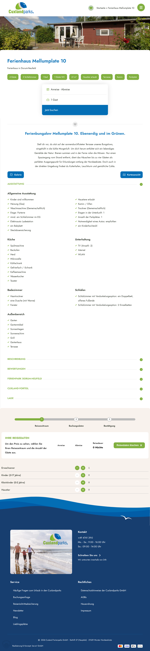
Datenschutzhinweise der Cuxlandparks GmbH (103, 590)
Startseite (101, 8)
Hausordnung (87, 604)
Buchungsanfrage (21, 597)
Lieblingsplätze (20, 624)
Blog (15, 617)
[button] (6, 644)
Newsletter (18, 610)
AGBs (83, 597)
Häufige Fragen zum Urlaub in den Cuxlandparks (37, 590)
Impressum (86, 610)
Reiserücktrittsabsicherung (25, 604)
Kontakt (82, 532)
